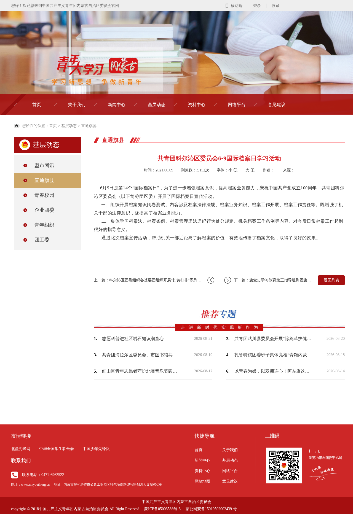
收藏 (275, 6)
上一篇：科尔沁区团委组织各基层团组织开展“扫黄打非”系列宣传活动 (153, 280)
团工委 (41, 240)
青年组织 (44, 225)
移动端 (236, 6)
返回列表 (331, 280)
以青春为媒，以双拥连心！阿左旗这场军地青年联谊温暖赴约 (273, 371)
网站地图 (202, 481)
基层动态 (156, 104)
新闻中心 (116, 104)
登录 (257, 6)
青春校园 (44, 195)
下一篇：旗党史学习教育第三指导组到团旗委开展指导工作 (273, 280)
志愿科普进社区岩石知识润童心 (133, 338)
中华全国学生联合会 (56, 449)
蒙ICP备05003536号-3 (162, 509)
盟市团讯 (44, 165)
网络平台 (236, 104)
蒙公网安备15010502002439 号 (211, 509)
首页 (36, 104)
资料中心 (196, 104)
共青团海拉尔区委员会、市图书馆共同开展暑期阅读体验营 (140, 354)
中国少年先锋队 (96, 449)
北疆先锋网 (20, 449)
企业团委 (44, 210)
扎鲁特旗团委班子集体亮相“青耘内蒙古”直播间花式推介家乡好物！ (273, 354)
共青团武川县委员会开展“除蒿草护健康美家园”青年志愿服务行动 (273, 338)
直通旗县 (89, 126)
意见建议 (276, 104)
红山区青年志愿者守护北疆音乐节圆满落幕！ (140, 371)
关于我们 (76, 104)
